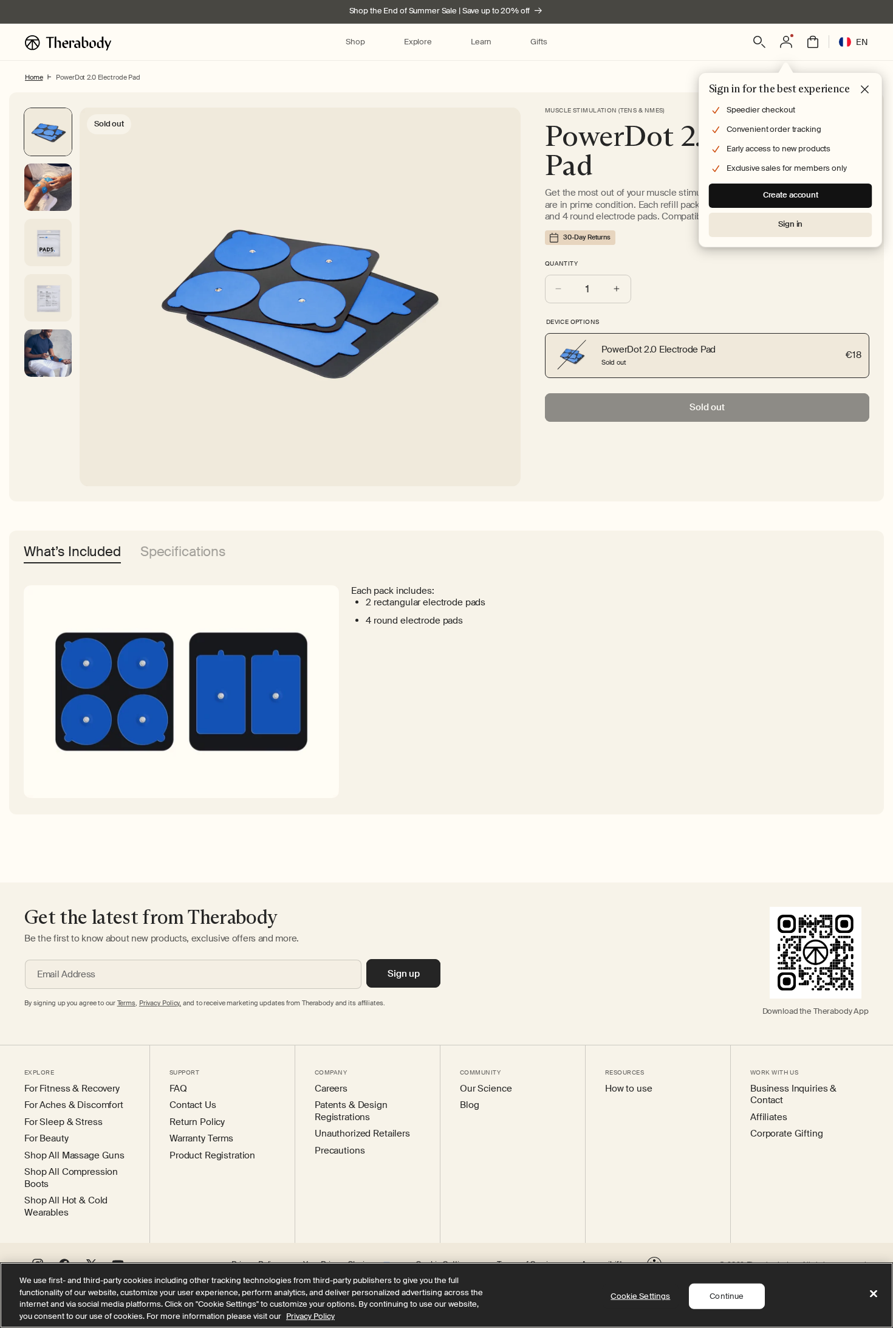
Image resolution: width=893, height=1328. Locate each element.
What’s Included (72, 552)
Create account (790, 195)
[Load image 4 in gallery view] (48, 353)
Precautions (339, 1151)
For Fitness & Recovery (72, 1089)
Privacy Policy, (160, 1003)
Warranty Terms (201, 1138)
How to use (628, 1089)
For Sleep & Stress (63, 1122)
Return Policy (197, 1122)
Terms (126, 1003)
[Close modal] (865, 90)
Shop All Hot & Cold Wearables (66, 1207)
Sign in (790, 224)
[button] (355, 42)
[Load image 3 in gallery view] (48, 298)
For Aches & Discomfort (73, 1105)
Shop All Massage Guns (74, 1155)
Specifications (183, 552)
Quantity (561, 263)
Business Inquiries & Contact (793, 1095)
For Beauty (46, 1138)
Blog (469, 1105)
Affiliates (768, 1117)
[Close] (873, 1293)
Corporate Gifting (786, 1134)
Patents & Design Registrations (351, 1111)
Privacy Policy (310, 1315)
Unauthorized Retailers (362, 1134)
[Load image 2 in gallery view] (48, 242)
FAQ (178, 1089)
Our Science (486, 1089)
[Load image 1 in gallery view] (48, 187)
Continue (727, 1296)
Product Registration (212, 1155)
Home (34, 77)
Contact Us (192, 1105)
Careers (331, 1089)
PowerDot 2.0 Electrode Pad (98, 77)
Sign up (404, 974)
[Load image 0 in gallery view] (48, 132)
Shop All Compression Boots (71, 1178)
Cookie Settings (640, 1296)
